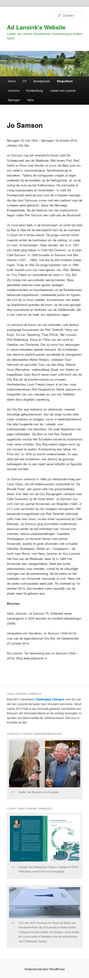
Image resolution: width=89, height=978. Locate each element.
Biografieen (65, 81)
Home (12, 81)
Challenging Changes (49, 699)
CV (25, 81)
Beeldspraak (41, 81)
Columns (13, 90)
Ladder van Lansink (62, 90)
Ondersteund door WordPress (44, 969)
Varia (30, 100)
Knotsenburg (34, 90)
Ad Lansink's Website (36, 27)
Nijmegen (14, 100)
